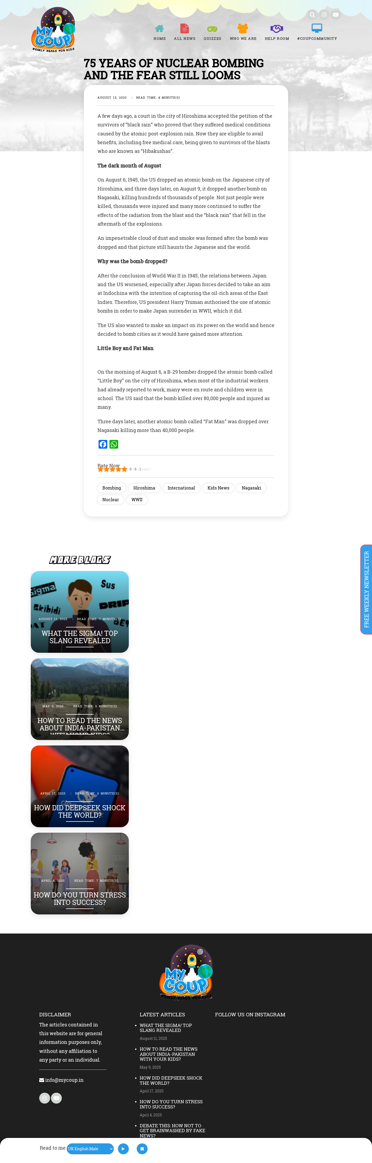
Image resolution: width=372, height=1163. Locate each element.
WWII (137, 499)
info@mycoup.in (64, 1080)
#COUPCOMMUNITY (317, 38)
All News (185, 38)
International (181, 488)
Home (160, 38)
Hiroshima (144, 488)
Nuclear (110, 499)
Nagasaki (251, 488)
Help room (277, 38)
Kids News (218, 488)
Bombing (111, 488)
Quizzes (213, 38)
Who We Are (243, 38)
